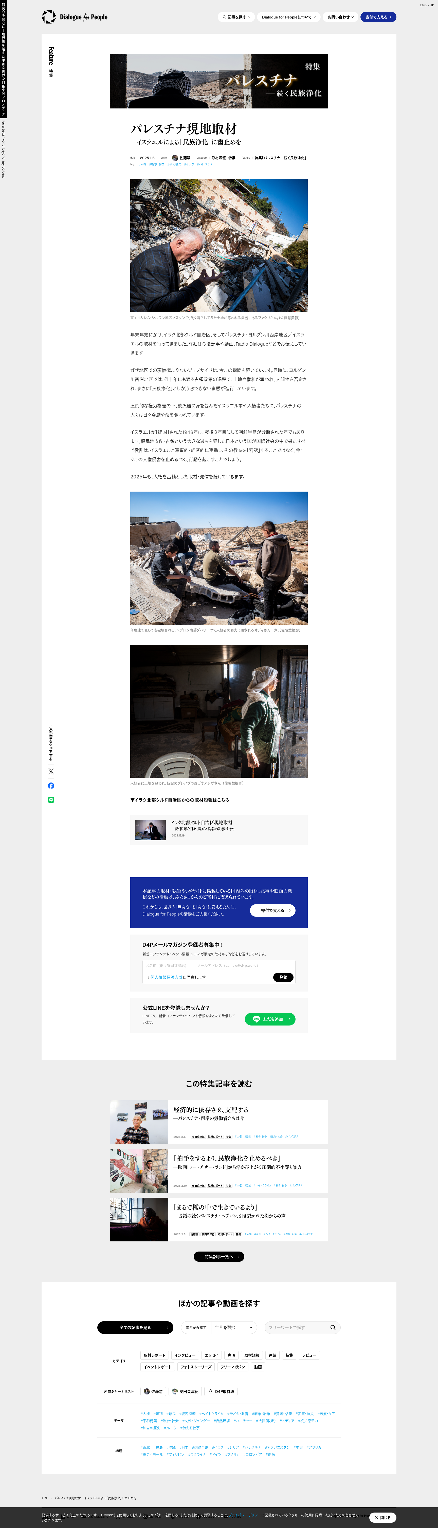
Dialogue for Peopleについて (287, 17)
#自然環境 (222, 1420)
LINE (51, 800)
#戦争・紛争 (157, 164)
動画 (258, 1367)
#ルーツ (170, 1427)
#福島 (158, 1447)
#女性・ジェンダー (196, 1420)
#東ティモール (151, 1454)
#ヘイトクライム (262, 1185)
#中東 (298, 1447)
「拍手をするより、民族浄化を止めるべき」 (237, 1162)
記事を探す (237, 17)
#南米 (270, 1454)
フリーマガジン (233, 1367)
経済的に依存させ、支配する (211, 1113)
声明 (231, 1355)
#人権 (142, 164)
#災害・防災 (305, 1413)
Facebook (51, 785)
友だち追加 (273, 1019)
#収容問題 (187, 1413)
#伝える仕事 (190, 1427)
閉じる (385, 1517)
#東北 (145, 1447)
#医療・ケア (326, 1413)
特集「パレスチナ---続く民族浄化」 (280, 158)
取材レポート (215, 1137)
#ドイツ (216, 1454)
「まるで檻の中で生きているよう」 (229, 1211)
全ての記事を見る (135, 1328)
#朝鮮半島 (200, 1447)
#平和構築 (174, 164)
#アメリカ (232, 1454)
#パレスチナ (205, 164)
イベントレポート (158, 1367)
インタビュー (185, 1355)
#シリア (233, 1447)
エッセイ (211, 1355)
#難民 (171, 1413)
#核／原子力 (308, 1420)
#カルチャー (242, 1420)
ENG (423, 5)
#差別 (247, 1137)
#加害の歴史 (150, 1427)
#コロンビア (252, 1454)
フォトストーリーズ (196, 1367)
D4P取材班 (224, 1391)
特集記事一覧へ (219, 1257)
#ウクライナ (197, 1454)
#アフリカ (313, 1447)
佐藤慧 (185, 158)
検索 (333, 1327)
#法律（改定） (266, 1420)
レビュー (309, 1355)
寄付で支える (377, 17)
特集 (231, 158)
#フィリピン (176, 1454)
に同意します (178, 977)
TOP (45, 1498)
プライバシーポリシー (244, 1515)
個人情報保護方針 (166, 977)
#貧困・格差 (283, 1413)
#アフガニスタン (277, 1447)
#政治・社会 (276, 1137)
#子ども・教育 (237, 1413)
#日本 (183, 1447)
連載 (272, 1355)
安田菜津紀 (198, 1137)
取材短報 (219, 158)
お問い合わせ (339, 17)
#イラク (189, 164)
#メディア (287, 1420)
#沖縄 (171, 1447)
